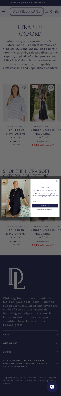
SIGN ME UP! (45, 205)
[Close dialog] (57, 181)
